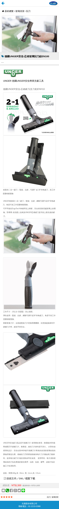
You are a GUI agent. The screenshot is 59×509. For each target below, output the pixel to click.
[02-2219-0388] (7, 491)
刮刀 (28, 11)
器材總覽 (9, 11)
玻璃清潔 (19, 11)
